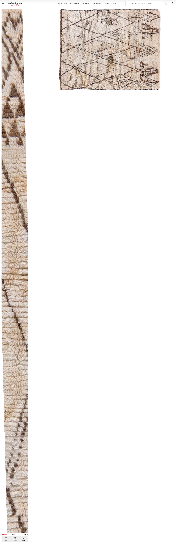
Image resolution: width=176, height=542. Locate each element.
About (107, 3)
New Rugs (86, 3)
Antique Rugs (62, 3)
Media (114, 3)
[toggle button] (3, 3)
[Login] (166, 3)
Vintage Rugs (74, 3)
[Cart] (173, 3)
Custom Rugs (97, 3)
